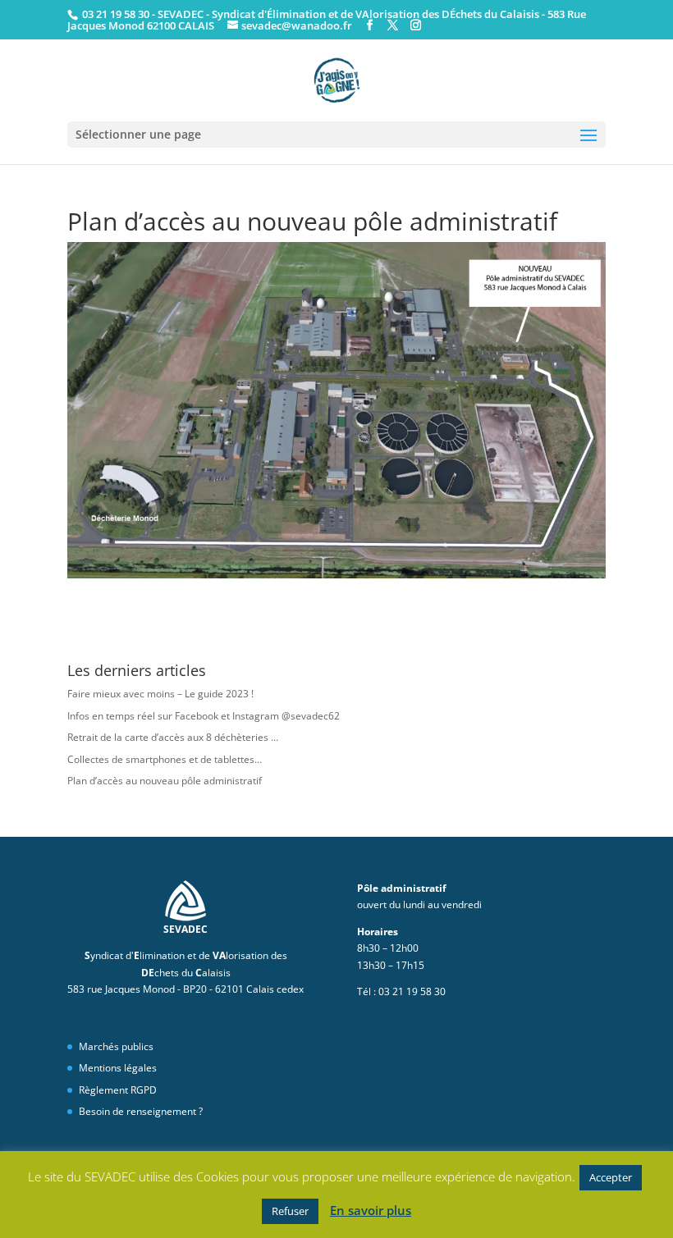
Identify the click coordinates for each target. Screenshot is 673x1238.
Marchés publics (116, 1046)
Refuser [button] (290, 1211)
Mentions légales (118, 1068)
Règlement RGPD (118, 1090)
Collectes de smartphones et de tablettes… (164, 759)
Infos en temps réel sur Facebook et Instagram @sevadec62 (203, 716)
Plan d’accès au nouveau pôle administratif (164, 781)
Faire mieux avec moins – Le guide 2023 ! (160, 694)
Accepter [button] (610, 1177)
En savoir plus (370, 1210)
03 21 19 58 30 (114, 14)
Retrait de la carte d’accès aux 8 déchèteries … (172, 737)
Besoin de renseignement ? (141, 1111)
